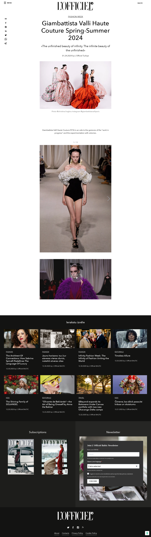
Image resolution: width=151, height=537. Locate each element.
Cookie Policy (91, 533)
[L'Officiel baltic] (75, 6)
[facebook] (6, 23)
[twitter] (6, 35)
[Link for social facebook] (73, 528)
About (56, 533)
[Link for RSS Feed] (83, 528)
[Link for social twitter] (68, 528)
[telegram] (6, 44)
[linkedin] (6, 31)
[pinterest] (6, 27)
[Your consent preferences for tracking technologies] (147, 533)
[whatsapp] (6, 39)
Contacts (65, 533)
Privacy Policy (77, 533)
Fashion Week (75, 16)
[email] (6, 19)
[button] (108, 198)
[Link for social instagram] (78, 528)
